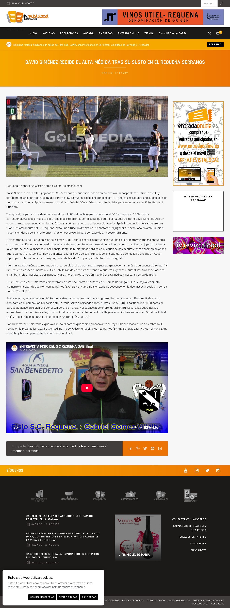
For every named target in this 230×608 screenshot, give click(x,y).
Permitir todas (68, 597)
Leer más (215, 44)
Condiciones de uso (179, 600)
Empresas (106, 33)
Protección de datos (107, 600)
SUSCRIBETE (198, 550)
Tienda (149, 33)
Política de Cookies (133, 600)
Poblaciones (69, 33)
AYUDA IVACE (198, 543)
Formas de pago (156, 600)
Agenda (88, 33)
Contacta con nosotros (189, 519)
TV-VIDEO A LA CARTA (173, 33)
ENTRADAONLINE (128, 33)
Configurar (89, 597)
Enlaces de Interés (192, 536)
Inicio (33, 33)
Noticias (48, 33)
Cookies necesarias (42, 597)
